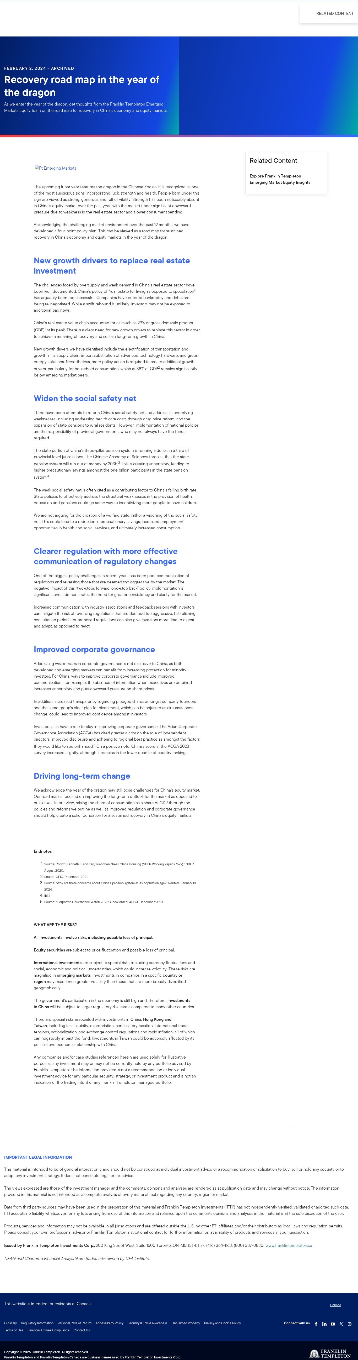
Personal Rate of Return (74, 1323)
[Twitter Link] (341, 1323)
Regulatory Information (37, 1323)
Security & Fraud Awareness (147, 1323)
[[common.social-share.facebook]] (38, 1099)
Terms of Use (13, 1330)
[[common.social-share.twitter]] (55, 1099)
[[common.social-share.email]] (63, 1099)
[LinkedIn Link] (324, 1323)
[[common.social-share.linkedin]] (46, 1099)
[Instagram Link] (349, 1323)
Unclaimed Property (186, 1323)
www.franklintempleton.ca (289, 1245)
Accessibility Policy (109, 1323)
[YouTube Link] (333, 1323)
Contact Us (82, 1330)
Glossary (10, 1323)
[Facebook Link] (316, 1323)
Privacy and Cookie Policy (222, 1323)
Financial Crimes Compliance (48, 1330)
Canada (335, 1305)
